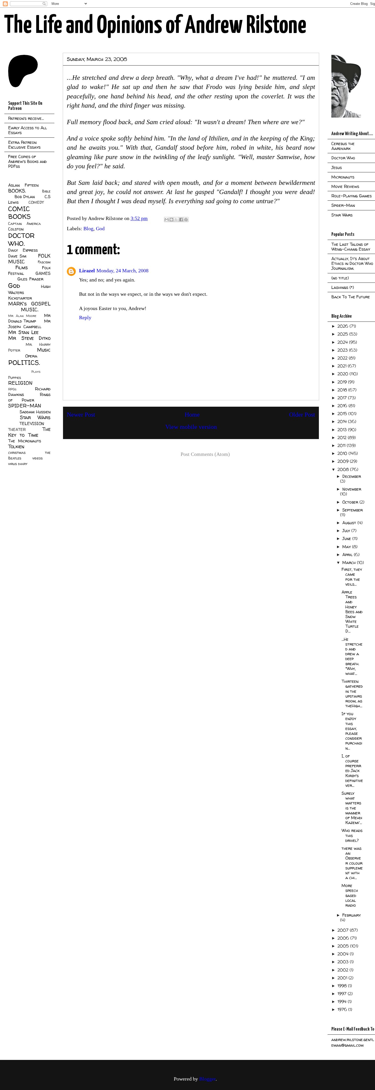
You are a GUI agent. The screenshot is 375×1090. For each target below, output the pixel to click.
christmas (17, 452)
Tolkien (16, 446)
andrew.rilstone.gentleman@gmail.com (352, 1042)
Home (192, 414)
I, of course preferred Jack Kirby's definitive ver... (352, 770)
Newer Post (81, 414)
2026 (343, 326)
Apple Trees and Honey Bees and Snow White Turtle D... (352, 611)
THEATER (17, 429)
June (347, 538)
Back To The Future (350, 297)
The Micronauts (24, 441)
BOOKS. (17, 190)
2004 (344, 954)
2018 (343, 390)
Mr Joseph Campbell (29, 323)
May (347, 546)
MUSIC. (29, 309)
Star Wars (35, 417)
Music (44, 350)
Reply (85, 317)
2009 (344, 461)
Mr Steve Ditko (29, 338)
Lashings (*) (342, 287)
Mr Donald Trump (29, 318)
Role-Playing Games (351, 196)
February (351, 915)
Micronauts (342, 177)
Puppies (14, 377)
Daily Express (23, 250)
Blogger (207, 1079)
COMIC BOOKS (19, 212)
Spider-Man (343, 205)
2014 (343, 421)
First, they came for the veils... (352, 577)
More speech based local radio (350, 895)
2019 (343, 382)
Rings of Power (29, 397)
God (100, 228)
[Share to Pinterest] (186, 219)
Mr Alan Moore (22, 316)
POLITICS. (24, 362)
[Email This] (166, 219)
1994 (343, 1001)
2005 (344, 946)
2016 (343, 405)
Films (21, 267)
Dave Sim (17, 256)
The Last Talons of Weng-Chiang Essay (350, 246)
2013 (343, 429)
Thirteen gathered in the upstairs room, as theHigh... (352, 693)
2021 (343, 366)
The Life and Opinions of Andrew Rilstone (155, 26)
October (350, 502)
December (351, 476)
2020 (343, 374)
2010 (343, 453)
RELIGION (20, 383)
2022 (343, 358)
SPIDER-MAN (24, 405)
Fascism (44, 262)
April (348, 554)
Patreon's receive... (26, 118)
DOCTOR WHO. (21, 239)
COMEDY (36, 202)
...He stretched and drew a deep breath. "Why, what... (352, 656)
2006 (344, 938)
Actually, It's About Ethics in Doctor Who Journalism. (352, 263)
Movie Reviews (345, 186)
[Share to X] (176, 219)
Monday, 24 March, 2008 (122, 270)
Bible (46, 191)
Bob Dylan (25, 196)
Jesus (336, 167)
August (349, 522)
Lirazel (87, 270)
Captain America (24, 223)
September (352, 510)
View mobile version (191, 427)
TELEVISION (31, 423)
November (351, 489)
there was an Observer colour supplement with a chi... (352, 862)
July (346, 530)
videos (37, 458)
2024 (343, 342)
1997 (343, 993)
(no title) (340, 278)
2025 (343, 334)
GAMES (43, 273)
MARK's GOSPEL (29, 303)
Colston (15, 229)
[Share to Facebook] (181, 219)
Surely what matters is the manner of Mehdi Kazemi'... (352, 807)
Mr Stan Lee (23, 332)
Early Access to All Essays (27, 130)
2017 (343, 398)
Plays (35, 371)
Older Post (302, 414)
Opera (31, 356)
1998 (343, 986)
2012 (343, 437)
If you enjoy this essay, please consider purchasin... (352, 731)
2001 (343, 978)
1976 (343, 1009)
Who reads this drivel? (352, 835)
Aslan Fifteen (23, 185)
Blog (88, 228)
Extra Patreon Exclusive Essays (24, 144)
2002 (343, 970)
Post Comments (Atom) (205, 454)
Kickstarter (20, 298)
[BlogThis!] (171, 219)
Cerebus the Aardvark (343, 146)
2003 (344, 962)
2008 (344, 469)
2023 (343, 350)
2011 (342, 445)
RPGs (12, 389)
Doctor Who (343, 158)
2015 (343, 413)
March (349, 562)
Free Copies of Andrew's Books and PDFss (27, 161)
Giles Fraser (30, 279)
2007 (344, 930)
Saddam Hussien (35, 412)
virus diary (17, 463)
